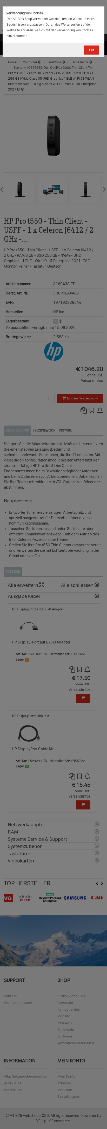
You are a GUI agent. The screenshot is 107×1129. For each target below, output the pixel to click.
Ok (91, 50)
